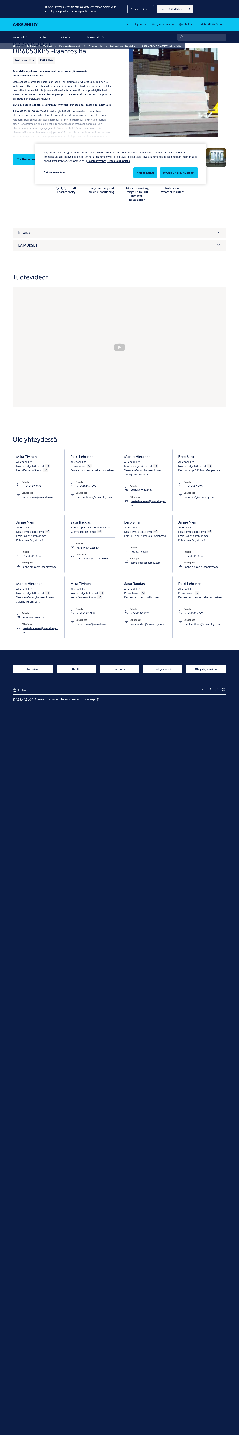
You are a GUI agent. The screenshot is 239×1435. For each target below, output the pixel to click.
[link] (175, 9)
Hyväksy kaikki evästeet (179, 172)
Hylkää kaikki (145, 172)
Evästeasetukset (54, 172)
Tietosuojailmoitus (118, 161)
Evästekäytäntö (96, 161)
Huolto (41, 37)
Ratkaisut (18, 37)
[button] (140, 9)
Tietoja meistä (91, 37)
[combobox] (201, 37)
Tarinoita (64, 37)
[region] (120, 164)
